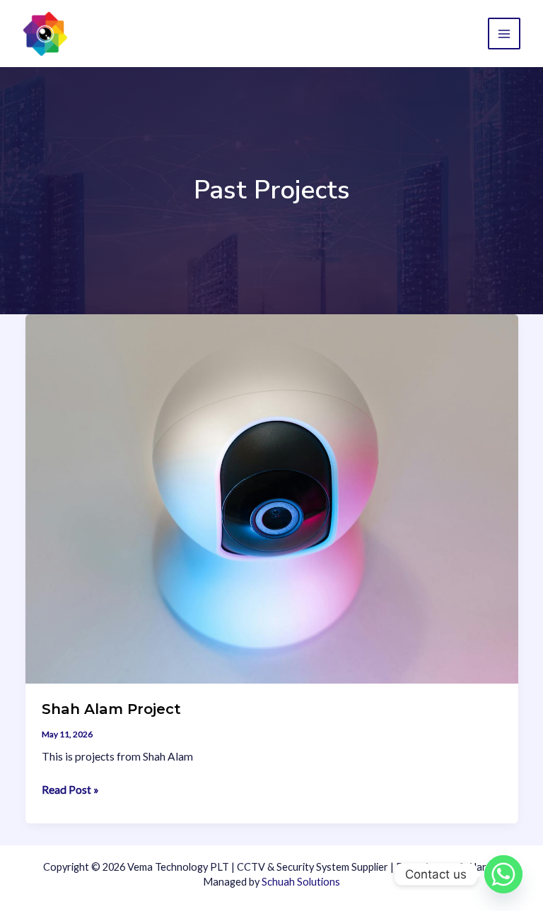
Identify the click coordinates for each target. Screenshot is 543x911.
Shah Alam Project (111, 709)
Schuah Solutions (301, 882)
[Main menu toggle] (504, 34)
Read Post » (70, 790)
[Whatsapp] (503, 874)
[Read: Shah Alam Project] (271, 497)
